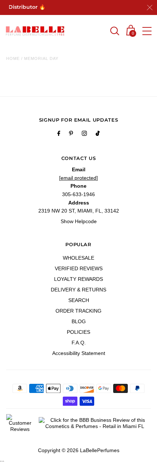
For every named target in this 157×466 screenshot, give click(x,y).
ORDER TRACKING (78, 311)
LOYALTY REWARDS (78, 279)
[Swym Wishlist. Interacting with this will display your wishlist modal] (99, 31)
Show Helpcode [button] (79, 221)
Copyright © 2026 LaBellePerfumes (78, 450)
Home (13, 58)
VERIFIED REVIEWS (79, 268)
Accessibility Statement (78, 353)
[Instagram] (84, 134)
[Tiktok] (98, 134)
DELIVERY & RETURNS (78, 290)
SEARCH (78, 300)
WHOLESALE (78, 258)
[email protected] (78, 178)
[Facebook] (58, 134)
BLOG (79, 321)
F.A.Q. (79, 342)
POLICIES (78, 332)
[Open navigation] (147, 31)
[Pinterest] (71, 134)
